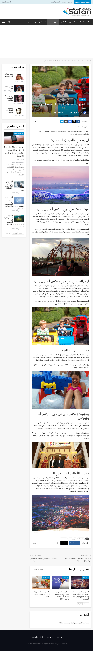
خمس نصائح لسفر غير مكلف (8, 98)
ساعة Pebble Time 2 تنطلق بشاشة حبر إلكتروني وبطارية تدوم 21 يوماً (14, 152)
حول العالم (53, 21)
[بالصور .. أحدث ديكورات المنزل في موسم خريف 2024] (41, 582)
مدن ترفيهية (63, 539)
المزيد (29, 21)
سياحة (70, 539)
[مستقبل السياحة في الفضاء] (19, 110)
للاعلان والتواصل (55, 2)
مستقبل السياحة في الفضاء (9, 110)
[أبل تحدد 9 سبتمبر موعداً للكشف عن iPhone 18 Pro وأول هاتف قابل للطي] (19, 200)
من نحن (70, 2)
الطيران (63, 21)
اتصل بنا (64, 2)
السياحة (81, 21)
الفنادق (72, 21)
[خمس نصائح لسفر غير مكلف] (19, 98)
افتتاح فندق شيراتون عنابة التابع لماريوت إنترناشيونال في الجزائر (77, 559)
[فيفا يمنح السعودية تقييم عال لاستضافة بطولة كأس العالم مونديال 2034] (60, 582)
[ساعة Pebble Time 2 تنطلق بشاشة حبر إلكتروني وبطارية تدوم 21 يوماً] (14, 138)
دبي (75, 539)
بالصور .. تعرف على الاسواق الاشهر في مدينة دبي (43, 559)
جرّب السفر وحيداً (9, 87)
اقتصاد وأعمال (40, 21)
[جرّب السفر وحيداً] (19, 88)
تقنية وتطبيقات (18, 133)
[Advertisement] (46, 42)
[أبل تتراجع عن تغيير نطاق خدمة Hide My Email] (19, 184)
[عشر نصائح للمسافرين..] (19, 76)
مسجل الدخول (74, 623)
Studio (39, 644)
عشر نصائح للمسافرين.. (8, 75)
